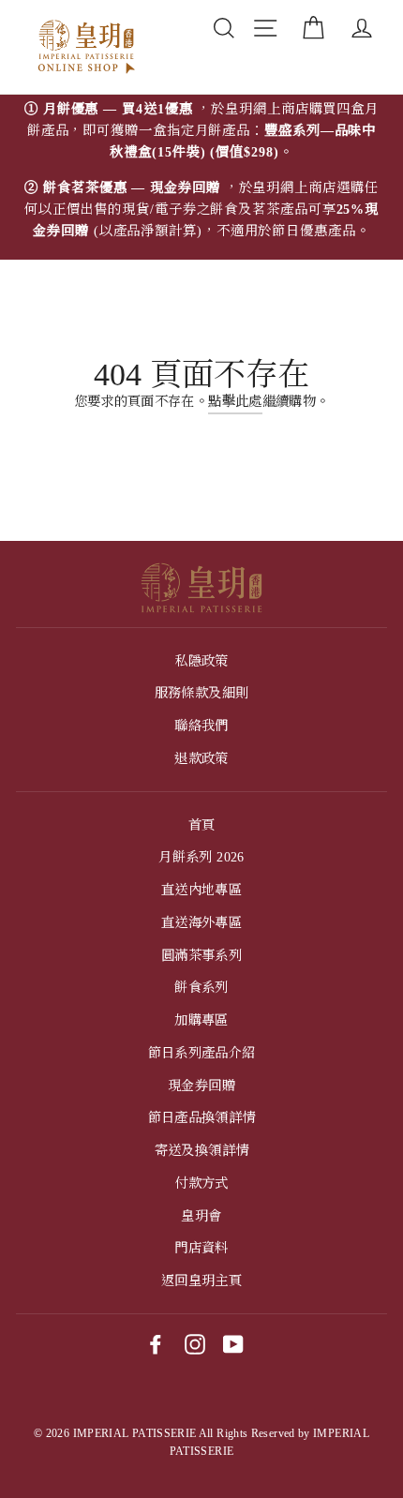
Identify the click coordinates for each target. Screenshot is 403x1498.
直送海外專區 (201, 922)
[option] (201, 177)
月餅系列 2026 (201, 856)
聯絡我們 (201, 725)
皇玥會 (201, 1215)
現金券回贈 (201, 1085)
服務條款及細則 (202, 692)
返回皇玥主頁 (201, 1280)
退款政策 (201, 758)
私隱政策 (201, 660)
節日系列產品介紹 (202, 1052)
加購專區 (201, 1019)
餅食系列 (201, 987)
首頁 (202, 824)
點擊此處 (234, 401)
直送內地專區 (201, 889)
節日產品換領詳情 (202, 1117)
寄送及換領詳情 (202, 1150)
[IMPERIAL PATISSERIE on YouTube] (233, 1344)
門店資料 (201, 1247)
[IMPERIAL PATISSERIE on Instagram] (195, 1344)
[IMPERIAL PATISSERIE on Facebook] (155, 1344)
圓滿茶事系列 (201, 955)
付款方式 (201, 1183)
